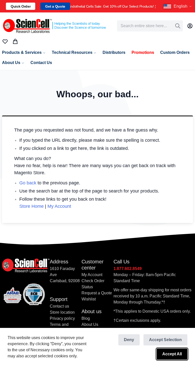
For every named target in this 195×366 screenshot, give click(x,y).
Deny (129, 340)
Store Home (31, 206)
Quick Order (20, 6)
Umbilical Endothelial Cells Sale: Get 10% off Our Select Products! (113, 6)
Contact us (59, 306)
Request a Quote (97, 293)
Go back (27, 182)
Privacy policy (62, 318)
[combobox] (150, 25)
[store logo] (54, 26)
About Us (90, 324)
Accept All (172, 354)
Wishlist (89, 299)
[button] (178, 6)
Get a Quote (55, 6)
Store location (62, 312)
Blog (86, 318)
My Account (59, 206)
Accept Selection (165, 340)
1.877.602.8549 (127, 268)
